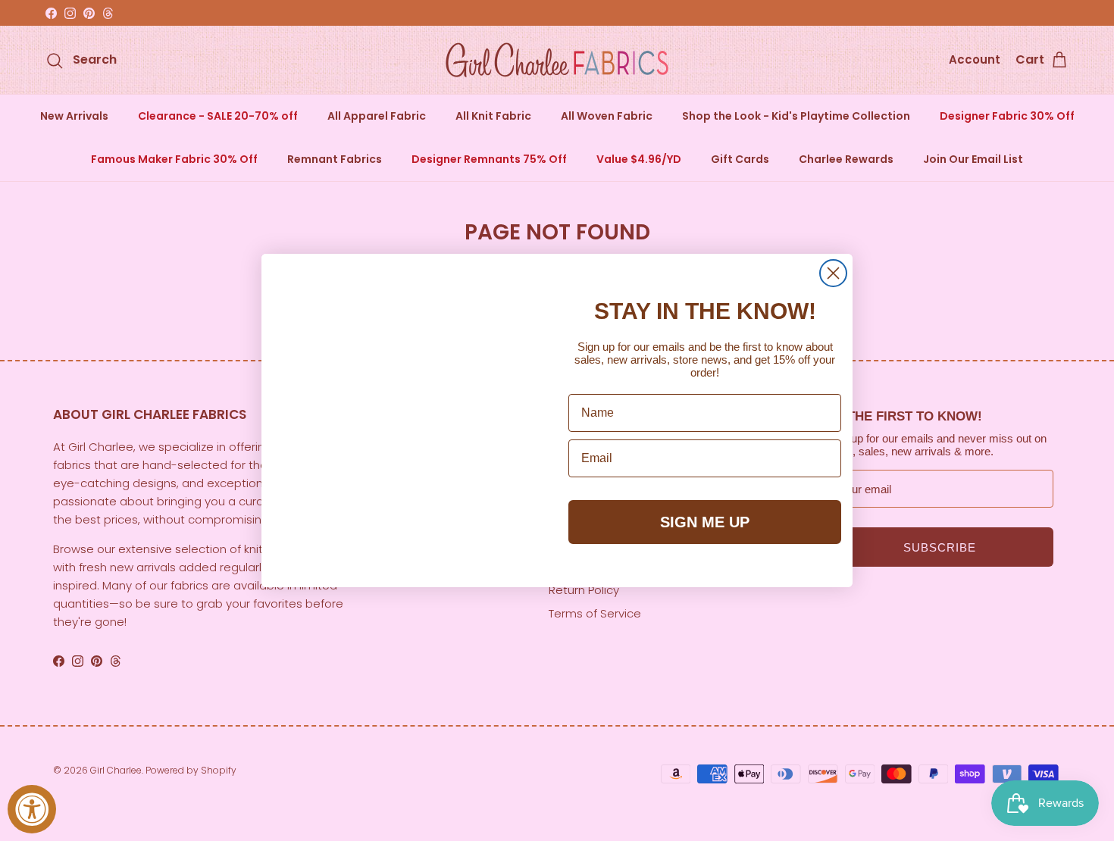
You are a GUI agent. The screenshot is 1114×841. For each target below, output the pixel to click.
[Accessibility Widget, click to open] (32, 809)
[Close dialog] (833, 273)
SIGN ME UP (704, 522)
